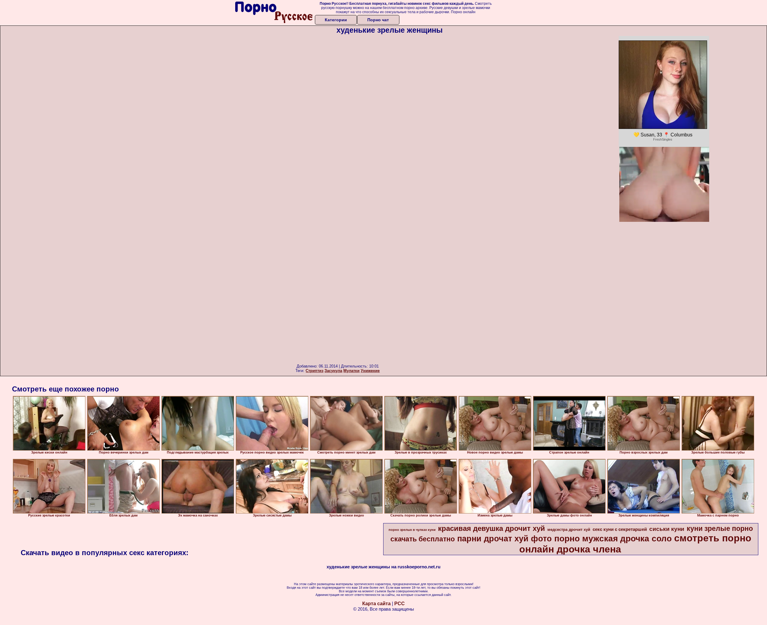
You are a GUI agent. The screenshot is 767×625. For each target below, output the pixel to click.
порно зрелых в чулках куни (412, 529)
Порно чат (378, 19)
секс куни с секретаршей (620, 529)
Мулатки (351, 370)
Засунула (333, 370)
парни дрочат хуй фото (504, 538)
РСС (399, 603)
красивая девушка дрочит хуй (491, 528)
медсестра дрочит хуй (568, 529)
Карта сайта (376, 603)
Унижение (370, 370)
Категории (336, 19)
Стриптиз (314, 370)
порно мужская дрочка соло (613, 538)
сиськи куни (666, 529)
